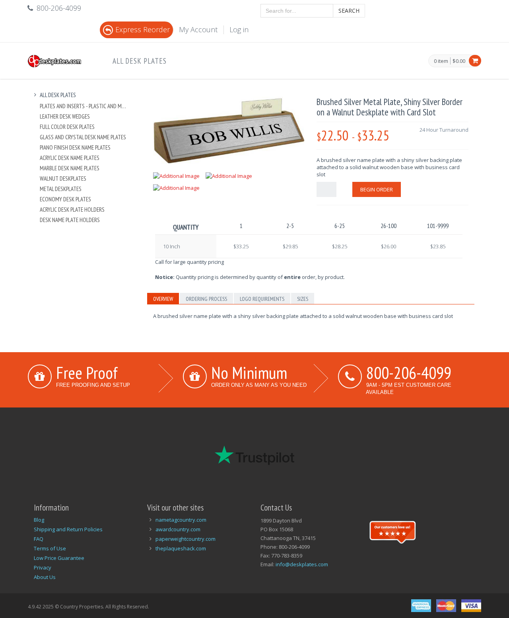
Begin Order (376, 189)
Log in (239, 29)
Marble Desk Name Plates (69, 168)
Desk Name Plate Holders (70, 220)
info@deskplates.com (302, 564)
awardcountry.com (177, 529)
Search (348, 10)
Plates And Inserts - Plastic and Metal (84, 106)
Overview (163, 298)
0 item (441, 61)
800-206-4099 (408, 372)
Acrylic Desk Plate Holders (72, 209)
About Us (45, 577)
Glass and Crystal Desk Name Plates (83, 137)
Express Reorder (142, 29)
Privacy (42, 567)
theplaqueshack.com (180, 548)
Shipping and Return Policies (68, 529)
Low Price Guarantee (59, 557)
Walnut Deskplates (63, 178)
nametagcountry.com (180, 519)
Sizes (302, 298)
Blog (39, 519)
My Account (198, 29)
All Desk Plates (140, 61)
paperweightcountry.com (185, 538)
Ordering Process (206, 298)
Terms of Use (50, 548)
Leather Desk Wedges (65, 116)
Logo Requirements (262, 298)
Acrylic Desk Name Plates (69, 158)
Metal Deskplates (61, 189)
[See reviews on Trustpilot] (392, 531)
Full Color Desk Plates (67, 127)
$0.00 (459, 60)
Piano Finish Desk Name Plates (75, 147)
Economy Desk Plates (65, 199)
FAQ (38, 538)
